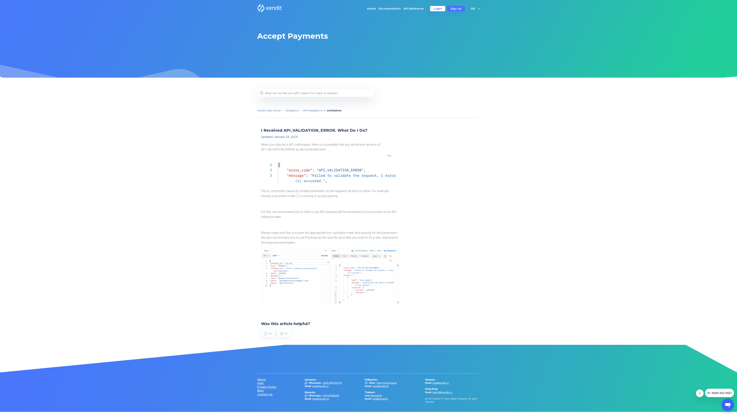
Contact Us (265, 394)
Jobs (260, 383)
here (278, 217)
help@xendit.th (380, 398)
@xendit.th (376, 395)
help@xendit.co (320, 386)
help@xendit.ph (380, 386)
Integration (292, 110)
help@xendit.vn (440, 382)
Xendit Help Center (269, 110)
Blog (260, 390)
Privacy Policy (267, 387)
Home (371, 8)
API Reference (413, 8)
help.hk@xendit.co (442, 392)
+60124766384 (330, 395)
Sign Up (456, 8)
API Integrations (312, 110)
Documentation (389, 8)
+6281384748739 (332, 382)
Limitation (334, 110)
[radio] (268, 333)
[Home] (269, 10)
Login (438, 8)
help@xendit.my (320, 398)
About (261, 379)
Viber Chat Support (386, 382)
